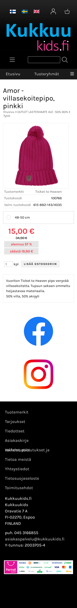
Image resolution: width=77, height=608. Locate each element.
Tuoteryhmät (46, 74)
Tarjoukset (15, 421)
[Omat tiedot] (53, 11)
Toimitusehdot (19, 487)
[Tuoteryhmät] (12, 60)
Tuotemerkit (16, 412)
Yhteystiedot (17, 468)
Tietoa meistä (18, 459)
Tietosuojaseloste (22, 478)
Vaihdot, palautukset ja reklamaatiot (27, 450)
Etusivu (13, 74)
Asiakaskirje (17, 440)
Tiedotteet (14, 431)
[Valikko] (72, 74)
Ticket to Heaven (48, 192)
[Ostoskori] (67, 11)
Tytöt (6, 116)
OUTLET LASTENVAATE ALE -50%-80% (42, 112)
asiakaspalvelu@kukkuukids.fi (35, 539)
